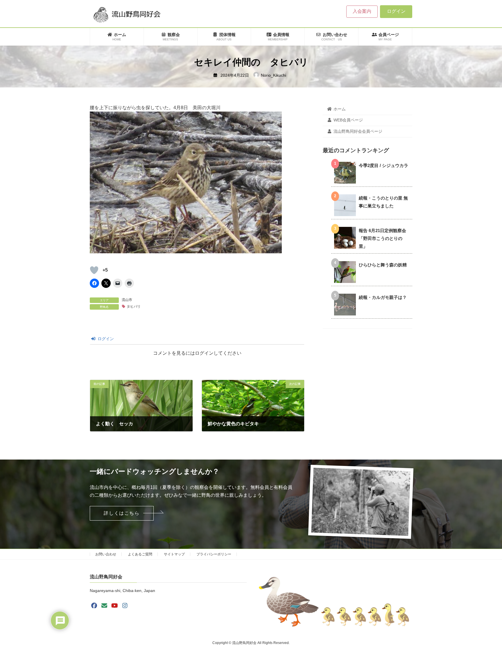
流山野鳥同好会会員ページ (358, 131)
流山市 (127, 300)
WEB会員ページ (348, 120)
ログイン (396, 11)
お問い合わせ (105, 554)
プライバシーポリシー (213, 554)
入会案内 (362, 11)
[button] (122, 513)
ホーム (340, 109)
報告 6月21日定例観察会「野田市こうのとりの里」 (382, 238)
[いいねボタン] (94, 270)
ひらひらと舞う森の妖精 (383, 264)
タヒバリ (134, 306)
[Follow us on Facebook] (94, 605)
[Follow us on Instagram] (125, 605)
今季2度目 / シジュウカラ (383, 165)
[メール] (104, 605)
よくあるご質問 (140, 554)
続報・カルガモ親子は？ (383, 297)
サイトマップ (174, 554)
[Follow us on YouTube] (114, 605)
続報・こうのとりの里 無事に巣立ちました (383, 201)
